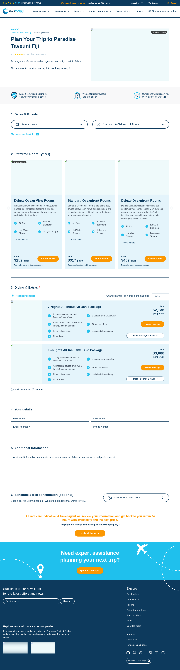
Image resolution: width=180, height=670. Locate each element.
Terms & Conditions (137, 645)
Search (174, 3)
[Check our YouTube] (163, 653)
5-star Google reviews (28, 3)
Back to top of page (137, 661)
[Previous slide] (8, 208)
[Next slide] (171, 208)
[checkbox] (37, 134)
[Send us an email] (128, 652)
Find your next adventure (164, 11)
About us (136, 3)
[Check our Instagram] (150, 652)
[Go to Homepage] (13, 11)
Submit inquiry (90, 533)
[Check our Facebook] (156, 652)
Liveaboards (60, 11)
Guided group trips (98, 11)
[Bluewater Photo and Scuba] (15, 647)
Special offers (123, 11)
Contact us (153, 3)
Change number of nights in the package (127, 296)
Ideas (140, 11)
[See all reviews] (8, 3)
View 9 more (22, 239)
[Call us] (134, 652)
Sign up (67, 601)
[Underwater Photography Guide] (43, 647)
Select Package (152, 324)
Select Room (48, 259)
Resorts (78, 11)
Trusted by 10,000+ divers (86, 3)
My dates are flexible (22, 134)
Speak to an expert (90, 570)
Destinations (39, 11)
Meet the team (134, 626)
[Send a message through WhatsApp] (140, 652)
